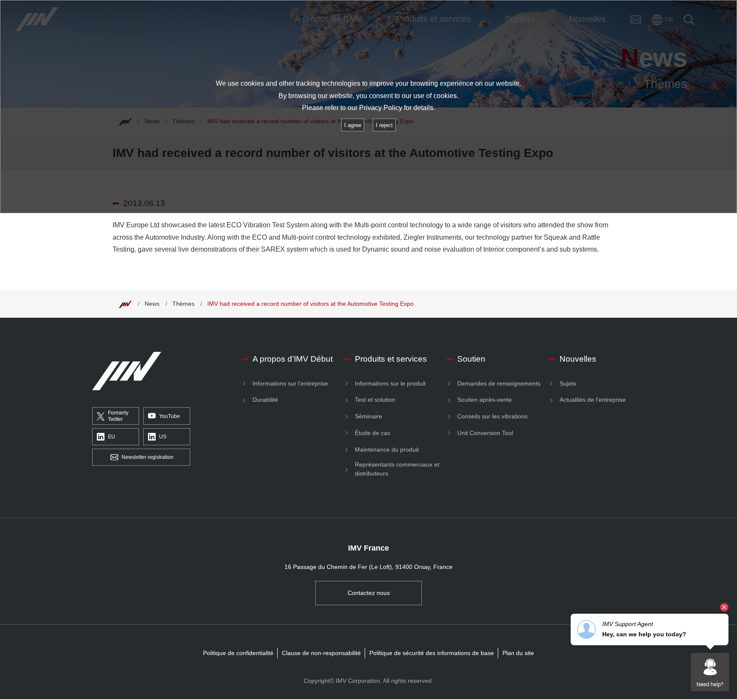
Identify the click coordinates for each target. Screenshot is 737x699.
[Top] (125, 303)
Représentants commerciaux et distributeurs (397, 469)
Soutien (471, 358)
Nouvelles (578, 358)
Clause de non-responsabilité (321, 653)
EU (111, 437)
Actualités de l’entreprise (593, 399)
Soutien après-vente (484, 399)
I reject (384, 125)
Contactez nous (369, 592)
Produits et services (391, 358)
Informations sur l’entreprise (290, 383)
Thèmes (183, 303)
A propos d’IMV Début (292, 358)
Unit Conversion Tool (485, 432)
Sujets (568, 383)
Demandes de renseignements (498, 383)
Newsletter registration (148, 457)
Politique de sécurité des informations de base (431, 653)
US (162, 437)
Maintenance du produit (387, 449)
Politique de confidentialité (238, 653)
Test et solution (375, 399)
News (152, 303)
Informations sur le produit (390, 383)
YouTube (169, 416)
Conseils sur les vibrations (492, 416)
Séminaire (368, 416)
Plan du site (518, 653)
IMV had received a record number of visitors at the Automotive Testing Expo (310, 303)
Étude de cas (372, 432)
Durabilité (265, 399)
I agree (352, 125)
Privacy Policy (380, 107)
